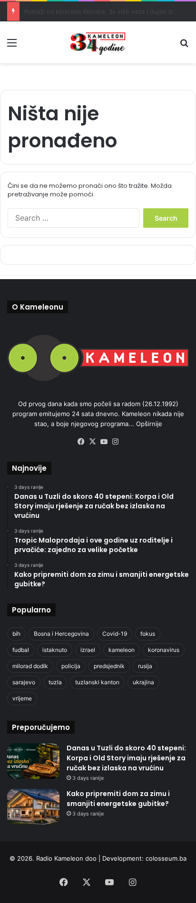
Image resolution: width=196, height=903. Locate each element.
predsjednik (109, 666)
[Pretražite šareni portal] (184, 46)
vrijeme (22, 698)
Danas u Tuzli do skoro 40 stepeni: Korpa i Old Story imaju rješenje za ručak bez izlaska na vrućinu (126, 758)
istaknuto (54, 649)
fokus (147, 633)
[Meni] (12, 46)
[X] (92, 441)
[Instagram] (115, 441)
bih (16, 633)
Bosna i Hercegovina (61, 633)
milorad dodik (30, 666)
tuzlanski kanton (97, 682)
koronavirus (163, 649)
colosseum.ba (166, 858)
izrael (87, 649)
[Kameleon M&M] (98, 42)
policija (70, 666)
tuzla (55, 682)
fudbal (20, 649)
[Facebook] (81, 441)
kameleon (121, 649)
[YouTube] (103, 441)
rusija (145, 666)
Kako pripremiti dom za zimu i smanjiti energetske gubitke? (118, 798)
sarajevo (23, 682)
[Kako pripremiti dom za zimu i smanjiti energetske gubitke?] (33, 807)
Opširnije (149, 423)
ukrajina (143, 682)
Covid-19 (114, 633)
